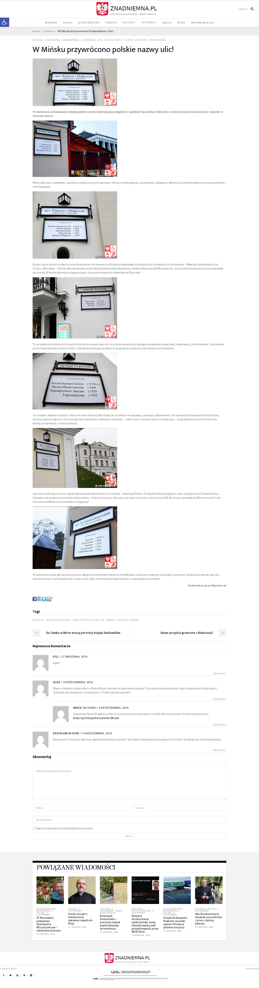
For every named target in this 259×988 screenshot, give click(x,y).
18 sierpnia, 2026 (141, 935)
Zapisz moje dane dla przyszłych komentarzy (64, 828)
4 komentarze (157, 40)
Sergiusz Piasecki (128, 620)
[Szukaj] (251, 9)
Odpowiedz (219, 674)
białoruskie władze (58, 620)
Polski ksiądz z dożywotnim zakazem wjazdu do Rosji (80, 918)
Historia (49, 31)
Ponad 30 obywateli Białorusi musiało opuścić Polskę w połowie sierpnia (175, 922)
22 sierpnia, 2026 (45, 934)
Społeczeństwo (46, 909)
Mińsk (110, 620)
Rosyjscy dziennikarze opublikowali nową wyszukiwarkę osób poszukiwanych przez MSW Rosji (145, 923)
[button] (4, 22)
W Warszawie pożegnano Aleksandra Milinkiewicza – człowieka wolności (48, 924)
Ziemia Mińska (70, 40)
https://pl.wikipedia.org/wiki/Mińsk (96, 718)
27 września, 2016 (91, 40)
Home (36, 31)
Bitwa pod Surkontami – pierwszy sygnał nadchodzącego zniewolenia (110, 922)
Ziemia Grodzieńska (111, 912)
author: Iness (113, 40)
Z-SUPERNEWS (52, 40)
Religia (72, 909)
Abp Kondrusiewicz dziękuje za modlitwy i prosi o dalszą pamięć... (208, 918)
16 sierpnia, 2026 (204, 927)
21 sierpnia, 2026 (77, 927)
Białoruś (38, 620)
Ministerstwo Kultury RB (88, 620)
